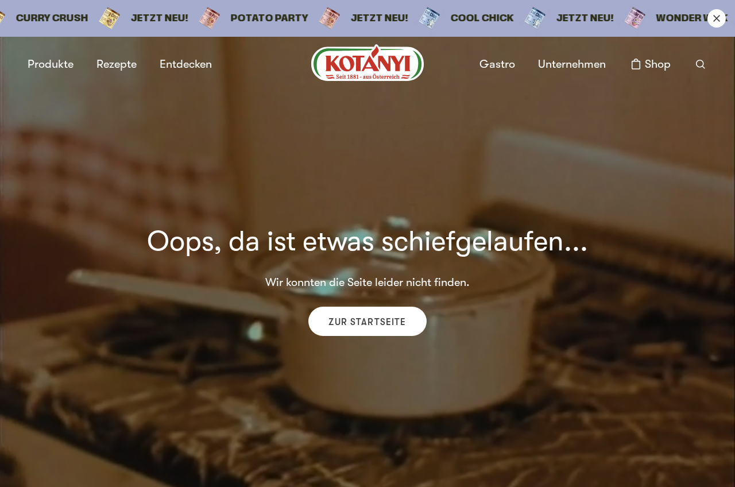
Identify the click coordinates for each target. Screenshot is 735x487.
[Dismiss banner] (716, 18)
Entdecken (186, 64)
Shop (658, 64)
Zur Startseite (367, 322)
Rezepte (116, 64)
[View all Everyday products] (367, 18)
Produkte (51, 64)
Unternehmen (572, 64)
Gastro (497, 64)
